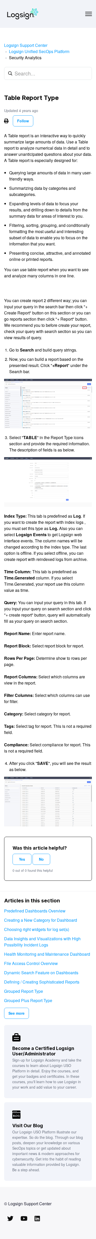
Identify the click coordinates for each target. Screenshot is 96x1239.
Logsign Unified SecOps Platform (39, 51)
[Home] (22, 14)
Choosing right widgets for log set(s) (36, 929)
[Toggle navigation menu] (88, 14)
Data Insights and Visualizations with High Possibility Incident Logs (42, 942)
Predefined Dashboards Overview (35, 911)
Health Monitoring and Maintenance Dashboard (47, 954)
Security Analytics (25, 58)
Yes (22, 859)
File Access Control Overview (31, 963)
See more (16, 1013)
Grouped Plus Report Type (28, 1000)
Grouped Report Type (23, 991)
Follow (23, 120)
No (41, 859)
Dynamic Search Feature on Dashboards (41, 973)
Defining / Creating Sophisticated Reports (41, 982)
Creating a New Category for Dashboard (40, 920)
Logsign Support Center (25, 45)
